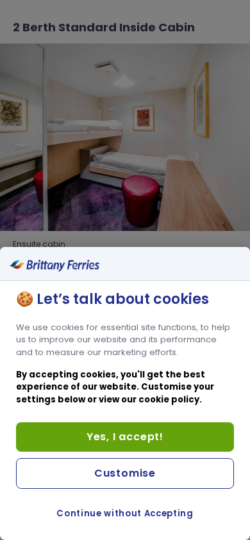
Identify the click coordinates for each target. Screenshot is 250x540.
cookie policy (168, 399)
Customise (125, 473)
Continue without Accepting (124, 513)
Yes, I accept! (125, 436)
